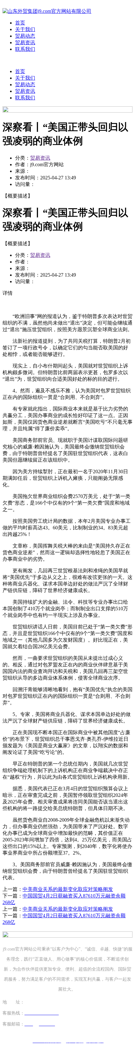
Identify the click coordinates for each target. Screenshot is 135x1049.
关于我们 (25, 29)
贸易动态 (25, 36)
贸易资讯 (25, 42)
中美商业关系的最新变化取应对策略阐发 (68, 889)
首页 (20, 22)
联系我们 (25, 49)
